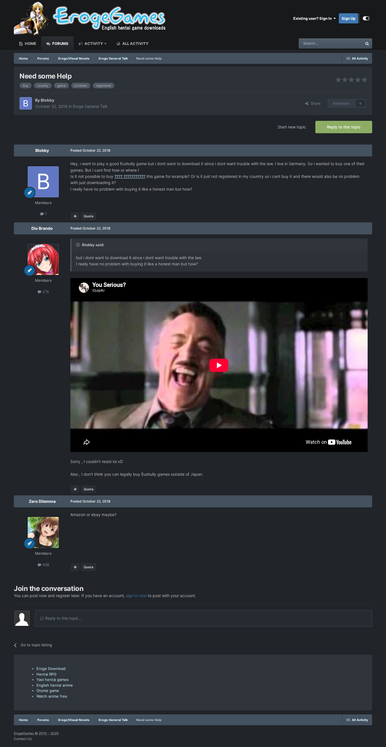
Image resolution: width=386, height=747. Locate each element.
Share (314, 103)
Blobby (47, 100)
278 (45, 291)
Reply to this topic (344, 126)
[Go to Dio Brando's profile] (43, 259)
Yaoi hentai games (52, 679)
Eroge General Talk (90, 106)
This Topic (346, 43)
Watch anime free (51, 696)
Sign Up (348, 18)
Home (30, 43)
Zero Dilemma (42, 501)
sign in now (136, 595)
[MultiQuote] (75, 216)
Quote (89, 216)
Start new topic (292, 126)
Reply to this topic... (63, 618)
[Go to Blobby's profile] (25, 103)
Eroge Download (51, 668)
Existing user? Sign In (313, 18)
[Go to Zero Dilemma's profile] (43, 532)
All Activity (135, 43)
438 (45, 564)
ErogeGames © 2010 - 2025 (36, 733)
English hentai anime (54, 685)
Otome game (47, 690)
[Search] (367, 43)
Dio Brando (42, 228)
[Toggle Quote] (78, 245)
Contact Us (23, 739)
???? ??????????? (129, 176)
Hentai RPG (46, 674)
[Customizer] (366, 18)
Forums (59, 43)
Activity (93, 43)
